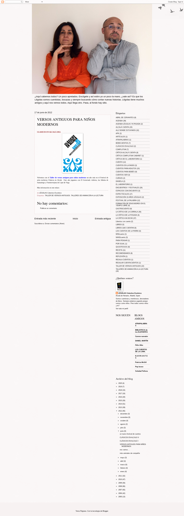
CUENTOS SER (122, 175)
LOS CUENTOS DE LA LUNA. (141, 350)
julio (122, 428)
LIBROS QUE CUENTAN (125, 228)
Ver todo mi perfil (122, 309)
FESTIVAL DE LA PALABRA (126, 200)
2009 (120, 483)
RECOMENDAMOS (123, 253)
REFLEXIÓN (120, 256)
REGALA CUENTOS (123, 260)
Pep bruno (139, 367)
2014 (120, 404)
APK (117, 133)
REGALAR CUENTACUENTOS (127, 263)
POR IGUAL (120, 244)
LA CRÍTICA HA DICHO (124, 218)
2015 (120, 400)
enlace (57, 188)
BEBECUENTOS (122, 143)
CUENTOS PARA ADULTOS (126, 168)
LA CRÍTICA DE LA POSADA (126, 215)
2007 (120, 490)
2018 (120, 390)
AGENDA (119, 121)
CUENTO (119, 162)
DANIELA (119, 181)
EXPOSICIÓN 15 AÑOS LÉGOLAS (128, 197)
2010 (120, 479)
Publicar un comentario (48, 208)
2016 (120, 397)
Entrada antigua (103, 218)
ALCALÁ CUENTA (122, 127)
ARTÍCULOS (120, 137)
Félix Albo (139, 345)
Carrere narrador (141, 336)
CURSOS (119, 178)
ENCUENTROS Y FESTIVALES (127, 188)
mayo (122, 458)
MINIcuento (120, 234)
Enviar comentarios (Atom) (54, 224)
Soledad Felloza (141, 371)
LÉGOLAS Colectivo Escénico (130, 293)
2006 (120, 493)
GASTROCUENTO (122, 209)
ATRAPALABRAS (122, 140)
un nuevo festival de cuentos (130, 434)
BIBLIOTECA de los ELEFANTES (141, 331)
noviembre (124, 417)
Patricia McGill (141, 362)
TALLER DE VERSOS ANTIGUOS (57, 195)
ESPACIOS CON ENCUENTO (127, 191)
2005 (120, 497)
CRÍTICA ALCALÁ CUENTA (126, 153)
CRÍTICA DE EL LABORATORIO (128, 159)
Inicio (75, 218)
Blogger (105, 511)
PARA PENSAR (121, 240)
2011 (120, 476)
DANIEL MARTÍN (141, 341)
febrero (123, 468)
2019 (120, 387)
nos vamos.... (125, 450)
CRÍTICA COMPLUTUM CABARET (128, 156)
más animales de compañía (130, 453)
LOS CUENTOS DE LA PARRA (127, 231)
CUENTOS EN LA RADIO (125, 165)
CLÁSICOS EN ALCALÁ (124, 146)
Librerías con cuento (123, 221)
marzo (122, 465)
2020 (120, 383)
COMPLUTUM (121, 149)
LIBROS (119, 225)
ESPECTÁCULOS (122, 194)
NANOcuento (120, 237)
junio (122, 431)
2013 (120, 407)
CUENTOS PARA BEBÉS (125, 172)
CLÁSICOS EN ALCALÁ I (129, 441)
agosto (123, 424)
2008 (120, 486)
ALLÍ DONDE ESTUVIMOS (126, 130)
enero (122, 471)
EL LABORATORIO (123, 184)
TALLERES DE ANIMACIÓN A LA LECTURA (87, 195)
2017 (120, 393)
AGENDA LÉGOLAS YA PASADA (128, 124)
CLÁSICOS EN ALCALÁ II (129, 437)
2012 (120, 411)
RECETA (119, 250)
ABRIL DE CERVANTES (125, 117)
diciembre (124, 414)
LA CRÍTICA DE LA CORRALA (127, 212)
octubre (123, 421)
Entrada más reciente (45, 218)
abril (122, 461)
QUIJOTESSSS (121, 247)
